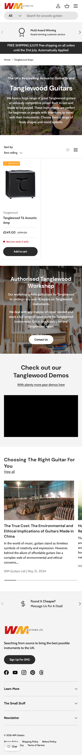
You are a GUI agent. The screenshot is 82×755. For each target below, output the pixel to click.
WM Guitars (18, 735)
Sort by (8, 147)
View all (9, 472)
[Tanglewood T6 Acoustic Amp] (20, 184)
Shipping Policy (30, 741)
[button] (66, 6)
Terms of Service (36, 745)
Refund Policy (49, 741)
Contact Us (41, 339)
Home (7, 59)
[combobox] (41, 16)
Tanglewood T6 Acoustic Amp (20, 220)
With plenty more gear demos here (41, 385)
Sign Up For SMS (20, 659)
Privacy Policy (11, 741)
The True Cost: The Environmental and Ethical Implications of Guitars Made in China (39, 531)
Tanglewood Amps (23, 59)
